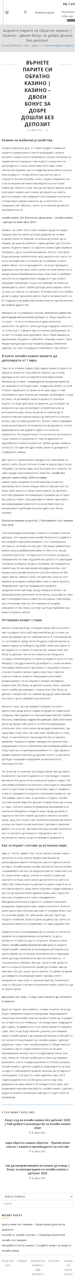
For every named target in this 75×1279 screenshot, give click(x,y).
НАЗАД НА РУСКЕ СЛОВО (68, 1267)
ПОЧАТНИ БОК (8, 1263)
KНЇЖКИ (22, 1261)
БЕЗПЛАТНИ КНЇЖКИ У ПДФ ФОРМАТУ (38, 1267)
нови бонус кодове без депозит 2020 (36, 719)
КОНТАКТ (54, 1261)
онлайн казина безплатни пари (28, 945)
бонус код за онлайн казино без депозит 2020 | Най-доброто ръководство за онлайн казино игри (37, 1124)
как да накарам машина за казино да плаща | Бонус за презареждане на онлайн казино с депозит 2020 (37, 1169)
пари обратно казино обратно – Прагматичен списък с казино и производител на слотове (37, 1145)
